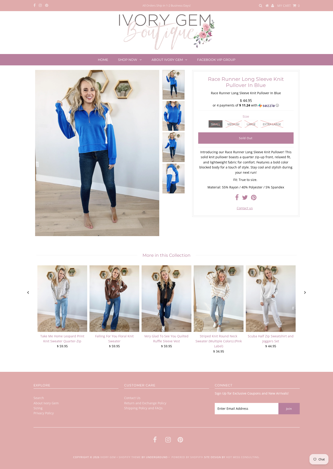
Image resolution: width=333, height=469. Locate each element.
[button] (246, 105)
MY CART (288, 5)
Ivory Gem (108, 457)
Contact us (245, 208)
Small (215, 124)
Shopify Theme (130, 457)
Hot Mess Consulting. (243, 457)
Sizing (38, 408)
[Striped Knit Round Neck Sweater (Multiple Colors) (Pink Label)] (219, 298)
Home (103, 60)
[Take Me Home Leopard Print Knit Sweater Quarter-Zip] (62, 298)
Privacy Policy (44, 413)
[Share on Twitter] (245, 198)
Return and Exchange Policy (145, 403)
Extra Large (272, 124)
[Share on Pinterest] (253, 198)
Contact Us (132, 398)
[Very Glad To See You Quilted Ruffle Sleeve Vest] (166, 298)
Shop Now (127, 60)
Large (251, 124)
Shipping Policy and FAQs (143, 408)
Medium (233, 124)
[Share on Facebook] (237, 198)
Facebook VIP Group (216, 60)
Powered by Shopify (186, 457)
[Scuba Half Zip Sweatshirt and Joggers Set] (271, 298)
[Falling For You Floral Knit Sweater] (114, 298)
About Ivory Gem (167, 60)
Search (39, 398)
